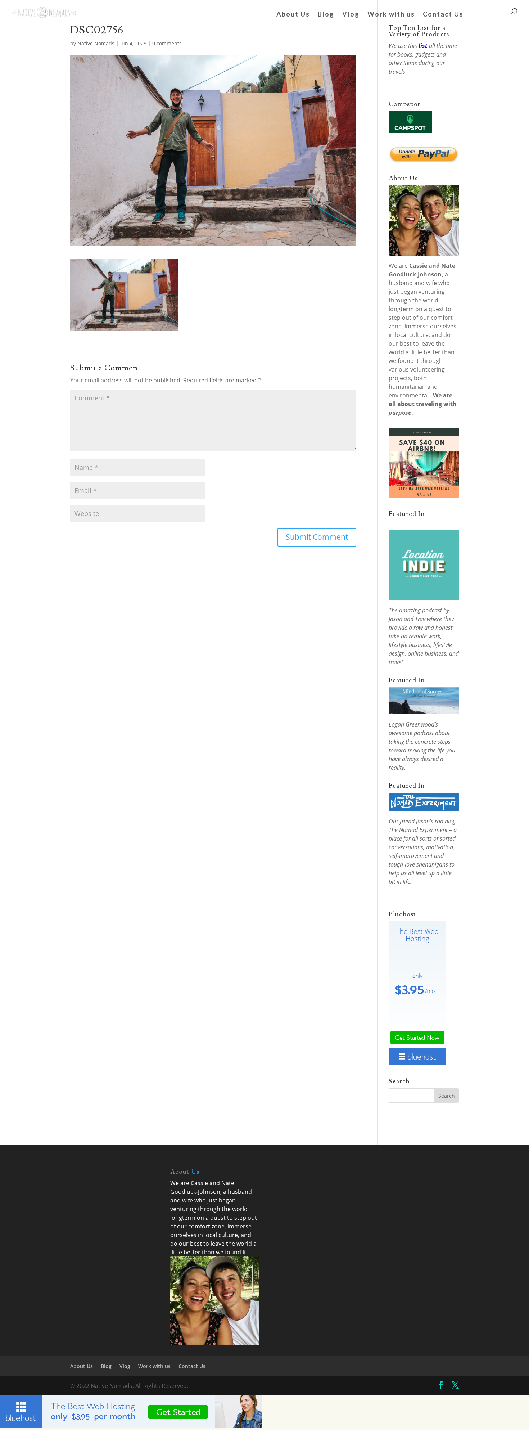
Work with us (391, 15)
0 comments (167, 43)
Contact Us (443, 15)
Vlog (351, 15)
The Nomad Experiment (418, 830)
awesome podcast (411, 733)
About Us (293, 15)
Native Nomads (95, 43)
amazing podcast (420, 610)
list (423, 46)
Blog (326, 15)
